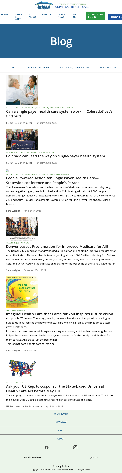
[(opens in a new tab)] (22, 104)
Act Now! (32, 16)
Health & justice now (74, 67)
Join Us (94, 457)
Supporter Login (95, 16)
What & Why (19, 17)
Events (46, 14)
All (13, 67)
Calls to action (37, 67)
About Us (77, 16)
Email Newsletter (33, 457)
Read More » (108, 263)
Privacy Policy (61, 466)
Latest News (62, 16)
